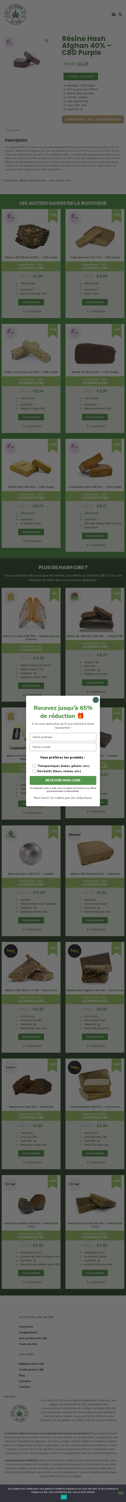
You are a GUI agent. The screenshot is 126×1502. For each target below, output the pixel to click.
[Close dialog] (96, 700)
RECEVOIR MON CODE (63, 780)
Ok (63, 1497)
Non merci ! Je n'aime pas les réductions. (63, 798)
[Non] (121, 1493)
